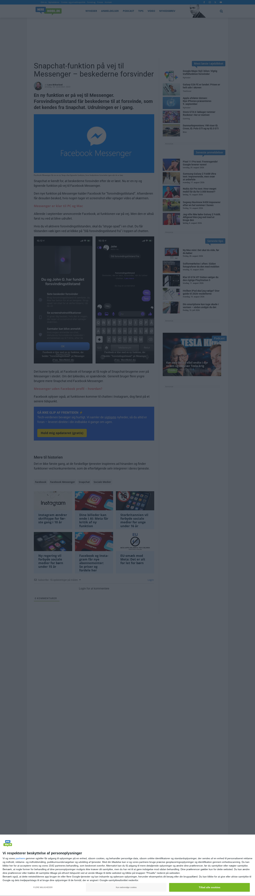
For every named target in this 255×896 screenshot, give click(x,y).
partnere (20, 858)
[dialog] (127, 865)
